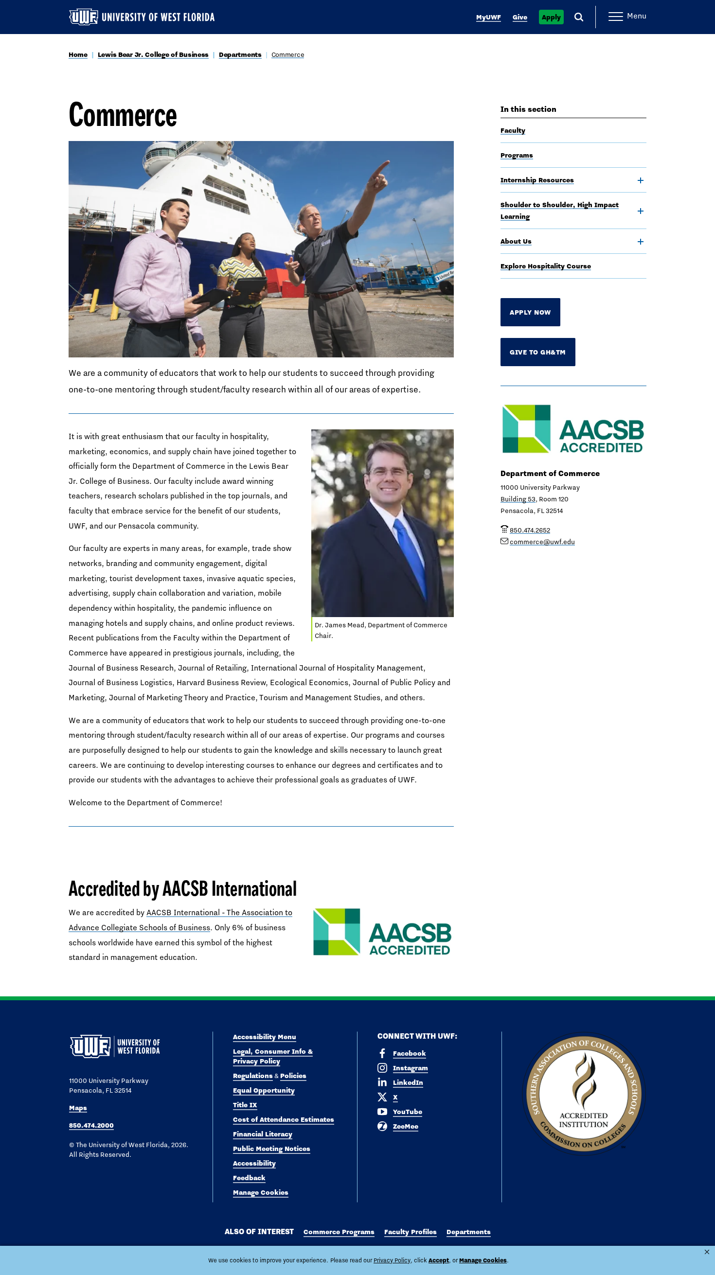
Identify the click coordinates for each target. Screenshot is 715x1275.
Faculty (512, 130)
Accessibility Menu (264, 1036)
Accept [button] (439, 1260)
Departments (240, 54)
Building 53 (518, 499)
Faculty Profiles (410, 1231)
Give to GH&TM (538, 352)
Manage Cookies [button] (483, 1260)
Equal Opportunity (264, 1090)
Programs (516, 155)
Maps (78, 1107)
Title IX (245, 1104)
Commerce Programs (339, 1231)
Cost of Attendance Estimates (283, 1119)
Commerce (287, 54)
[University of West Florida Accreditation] (584, 1094)
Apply (551, 17)
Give (520, 17)
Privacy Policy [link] (392, 1260)
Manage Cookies (260, 1192)
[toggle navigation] (641, 180)
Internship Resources (537, 180)
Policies (293, 1075)
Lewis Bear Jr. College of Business (153, 54)
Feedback (249, 1177)
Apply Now (530, 312)
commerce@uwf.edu (542, 542)
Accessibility (254, 1163)
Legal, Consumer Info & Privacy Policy (273, 1056)
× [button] (707, 1252)
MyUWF (488, 17)
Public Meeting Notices (271, 1148)
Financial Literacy (262, 1134)
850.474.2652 (530, 530)
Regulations (253, 1075)
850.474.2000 (91, 1125)
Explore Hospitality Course (545, 266)
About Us (516, 241)
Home (78, 54)
